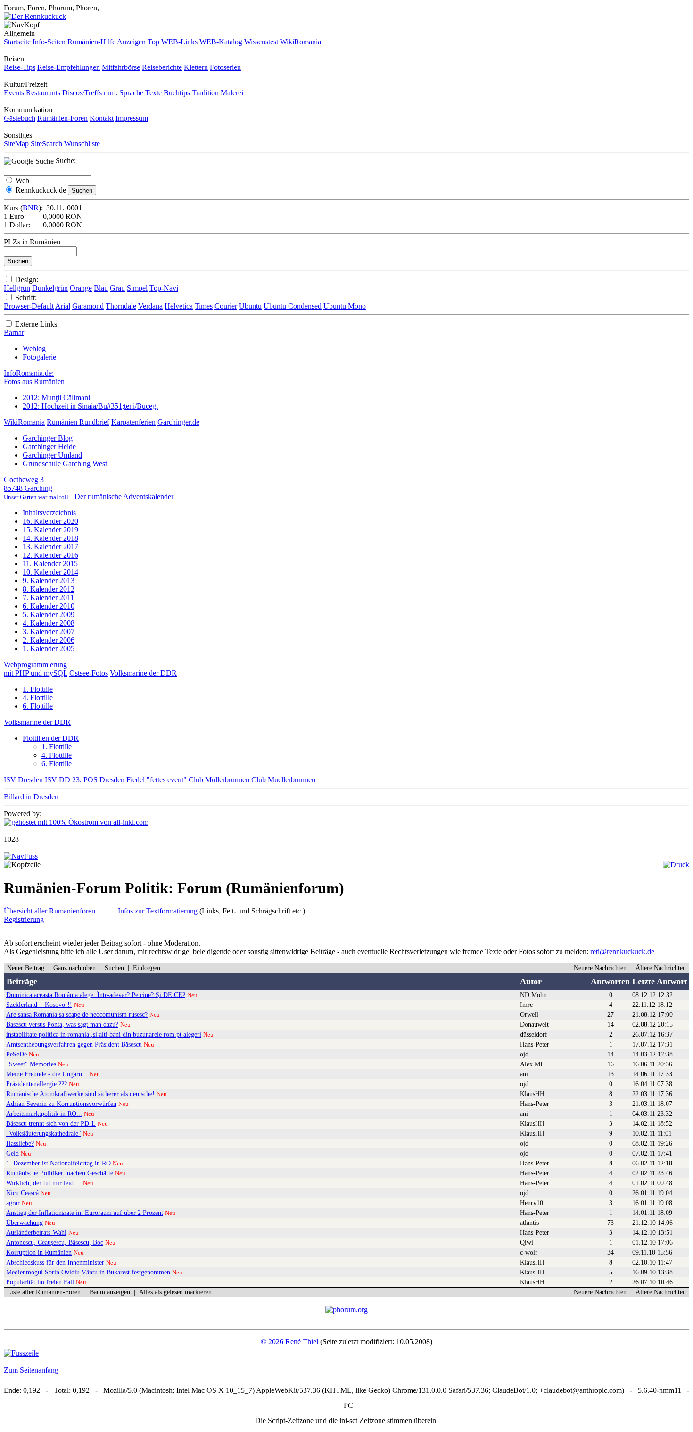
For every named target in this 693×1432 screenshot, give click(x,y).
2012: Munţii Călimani (56, 398)
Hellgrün (17, 288)
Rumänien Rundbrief (78, 422)
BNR (31, 208)
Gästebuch (19, 118)
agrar (13, 1202)
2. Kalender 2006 (48, 640)
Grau (117, 288)
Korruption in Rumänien (39, 1252)
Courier (225, 306)
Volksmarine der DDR (143, 673)
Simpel (137, 288)
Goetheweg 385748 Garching (38, 488)
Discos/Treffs (82, 93)
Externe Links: (37, 324)
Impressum (132, 118)
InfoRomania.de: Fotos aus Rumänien (34, 377)
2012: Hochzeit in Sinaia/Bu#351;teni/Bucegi (90, 406)
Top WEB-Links (173, 42)
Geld (12, 1153)
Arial (62, 306)
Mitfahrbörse (121, 67)
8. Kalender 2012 (48, 589)
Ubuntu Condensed (293, 306)
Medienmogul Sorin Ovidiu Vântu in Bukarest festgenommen (88, 1272)
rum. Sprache (123, 93)
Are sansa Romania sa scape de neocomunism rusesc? (77, 1014)
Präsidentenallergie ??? (36, 1084)
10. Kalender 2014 (50, 572)
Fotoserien (225, 67)
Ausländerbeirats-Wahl (36, 1232)
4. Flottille (38, 698)
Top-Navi (163, 288)
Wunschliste (82, 144)
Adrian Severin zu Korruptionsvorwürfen (61, 1103)
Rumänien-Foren (62, 118)
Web (22, 180)
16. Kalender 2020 (50, 521)
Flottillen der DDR (51, 738)
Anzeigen (131, 42)
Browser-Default (29, 306)
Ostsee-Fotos (88, 673)
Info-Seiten (49, 42)
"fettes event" (167, 780)
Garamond (88, 306)
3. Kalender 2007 (48, 632)
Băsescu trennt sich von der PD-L (51, 1123)
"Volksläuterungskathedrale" (43, 1133)
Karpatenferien (133, 422)
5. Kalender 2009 (48, 615)
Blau (101, 288)
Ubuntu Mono (344, 306)
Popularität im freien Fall (40, 1282)
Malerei (232, 93)
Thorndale (121, 306)
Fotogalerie (39, 357)
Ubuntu (250, 306)
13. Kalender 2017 (50, 547)
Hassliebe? (20, 1143)
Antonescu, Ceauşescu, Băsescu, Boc (54, 1242)
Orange (81, 288)
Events (14, 93)
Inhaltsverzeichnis (49, 513)
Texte (153, 93)
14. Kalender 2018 (50, 538)
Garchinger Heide (49, 447)
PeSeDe (16, 1054)
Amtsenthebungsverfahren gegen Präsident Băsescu (74, 1044)
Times (204, 306)
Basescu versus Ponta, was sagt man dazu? (62, 1024)
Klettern (196, 67)
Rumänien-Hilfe (91, 42)
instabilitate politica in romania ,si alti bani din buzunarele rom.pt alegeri (103, 1034)
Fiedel (135, 780)
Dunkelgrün (50, 288)
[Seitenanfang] (21, 856)
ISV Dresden (23, 780)
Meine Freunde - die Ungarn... (47, 1074)
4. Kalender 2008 (48, 623)
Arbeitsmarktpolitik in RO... (44, 1113)
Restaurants (43, 93)
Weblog (34, 348)
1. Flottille (38, 689)
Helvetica (179, 306)
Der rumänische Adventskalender (123, 497)
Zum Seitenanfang (31, 1370)
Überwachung (24, 1222)
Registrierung (24, 919)
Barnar (14, 332)
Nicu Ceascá (22, 1193)
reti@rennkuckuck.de (622, 951)
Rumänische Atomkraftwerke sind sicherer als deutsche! (80, 1093)
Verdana (150, 306)
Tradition (205, 93)
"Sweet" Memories (31, 1064)
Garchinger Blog (48, 438)
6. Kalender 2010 (48, 606)
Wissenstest (261, 42)
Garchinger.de (178, 422)
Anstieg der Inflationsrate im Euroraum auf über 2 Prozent (84, 1212)
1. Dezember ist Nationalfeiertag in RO (58, 1163)
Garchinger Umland (52, 455)
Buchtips (177, 93)
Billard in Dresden (31, 797)
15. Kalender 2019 (50, 530)
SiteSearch (46, 144)
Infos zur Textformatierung (158, 911)
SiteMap (16, 144)
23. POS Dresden (98, 780)
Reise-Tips (19, 67)
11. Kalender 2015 (50, 564)
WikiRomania (300, 42)
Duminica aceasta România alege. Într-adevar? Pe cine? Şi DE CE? (95, 994)
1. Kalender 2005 (48, 649)
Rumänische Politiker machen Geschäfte (59, 1173)
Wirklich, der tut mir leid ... (43, 1183)
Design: (26, 280)
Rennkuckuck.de (41, 190)
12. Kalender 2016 (50, 555)
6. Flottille (38, 706)
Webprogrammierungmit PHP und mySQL (35, 669)
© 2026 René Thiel (289, 1342)
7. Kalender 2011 (48, 598)
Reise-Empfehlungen (68, 67)
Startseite (17, 42)
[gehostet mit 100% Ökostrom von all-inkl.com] (76, 822)
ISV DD (57, 780)
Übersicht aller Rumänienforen (49, 911)
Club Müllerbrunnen (219, 780)
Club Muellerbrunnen (283, 780)
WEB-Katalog (220, 42)
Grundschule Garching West (65, 464)
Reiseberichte (162, 67)
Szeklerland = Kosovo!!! (39, 1004)
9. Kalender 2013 (48, 581)
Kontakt (102, 118)
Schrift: (26, 297)
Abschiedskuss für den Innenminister (55, 1262)
